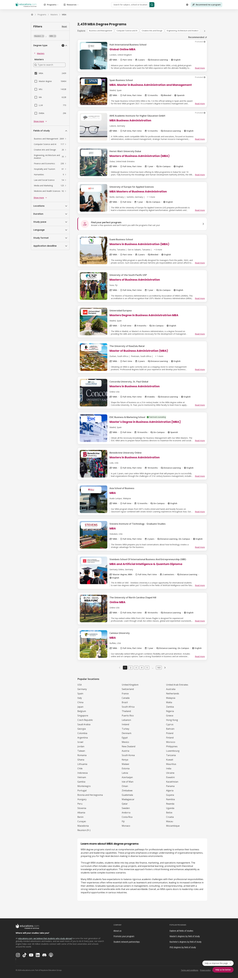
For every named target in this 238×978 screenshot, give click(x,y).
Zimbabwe (127, 790)
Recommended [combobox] (196, 37)
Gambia (81, 781)
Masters (40, 53)
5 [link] (147, 667)
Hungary (81, 799)
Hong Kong (172, 719)
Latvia (125, 772)
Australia (170, 689)
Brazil (125, 702)
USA (79, 684)
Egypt (125, 737)
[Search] (151, 4)
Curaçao (81, 821)
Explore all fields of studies (181, 930)
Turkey (125, 728)
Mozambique (173, 825)
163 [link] (158, 667)
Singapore (82, 715)
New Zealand (128, 746)
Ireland (125, 724)
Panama (170, 786)
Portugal (81, 790)
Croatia (170, 816)
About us (117, 930)
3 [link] (136, 667)
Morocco (170, 742)
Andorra (126, 812)
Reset (64, 26)
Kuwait (169, 759)
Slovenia (81, 808)
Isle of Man (127, 781)
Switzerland (128, 689)
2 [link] (130, 667)
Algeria (169, 790)
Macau (169, 821)
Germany (82, 689)
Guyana (170, 794)
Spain (80, 693)
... (152, 667)
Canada (125, 697)
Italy (79, 697)
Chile (80, 768)
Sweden (126, 808)
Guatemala (127, 794)
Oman (125, 786)
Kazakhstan (172, 781)
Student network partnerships (126, 941)
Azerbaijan (127, 777)
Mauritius (171, 764)
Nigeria (170, 711)
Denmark (126, 733)
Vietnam (81, 777)
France (125, 693)
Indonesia (82, 772)
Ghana (80, 759)
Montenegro (84, 786)
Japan (80, 706)
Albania (81, 812)
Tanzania (171, 755)
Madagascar (128, 799)
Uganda (170, 808)
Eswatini (170, 777)
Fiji (123, 821)
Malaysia (170, 697)
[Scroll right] (204, 31)
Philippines (172, 746)
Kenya (125, 759)
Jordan (80, 746)
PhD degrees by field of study (183, 947)
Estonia (125, 768)
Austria (125, 750)
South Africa (128, 706)
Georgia (81, 728)
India (168, 768)
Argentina (82, 737)
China (80, 702)
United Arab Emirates (177, 684)
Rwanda (170, 803)
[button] (39, 36)
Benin (80, 816)
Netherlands (172, 693)
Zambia (170, 706)
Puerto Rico (128, 715)
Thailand (126, 711)
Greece (169, 715)
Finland (170, 737)
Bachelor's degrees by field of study (185, 941)
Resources (71, 4)
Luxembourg (172, 750)
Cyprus (169, 724)
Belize (169, 812)
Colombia (82, 733)
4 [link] (141, 667)
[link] (64, 14)
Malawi (125, 764)
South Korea (128, 755)
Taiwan (81, 750)
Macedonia (83, 825)
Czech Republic (85, 719)
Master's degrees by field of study (185, 936)
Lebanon (126, 719)
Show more (39, 121)
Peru (79, 803)
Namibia (170, 799)
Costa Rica (127, 816)
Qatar (125, 803)
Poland (169, 733)
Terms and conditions (189, 970)
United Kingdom (130, 684)
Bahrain (170, 728)
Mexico (125, 742)
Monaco (126, 825)
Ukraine (170, 772)
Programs (51, 4)
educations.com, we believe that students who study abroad (45, 938)
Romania (81, 755)
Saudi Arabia (83, 724)
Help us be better (223, 969)
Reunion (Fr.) (83, 830)
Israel (80, 742)
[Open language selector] (187, 4)
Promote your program (123, 936)
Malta (169, 702)
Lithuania (82, 764)
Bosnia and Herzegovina (90, 794)
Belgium (81, 711)
